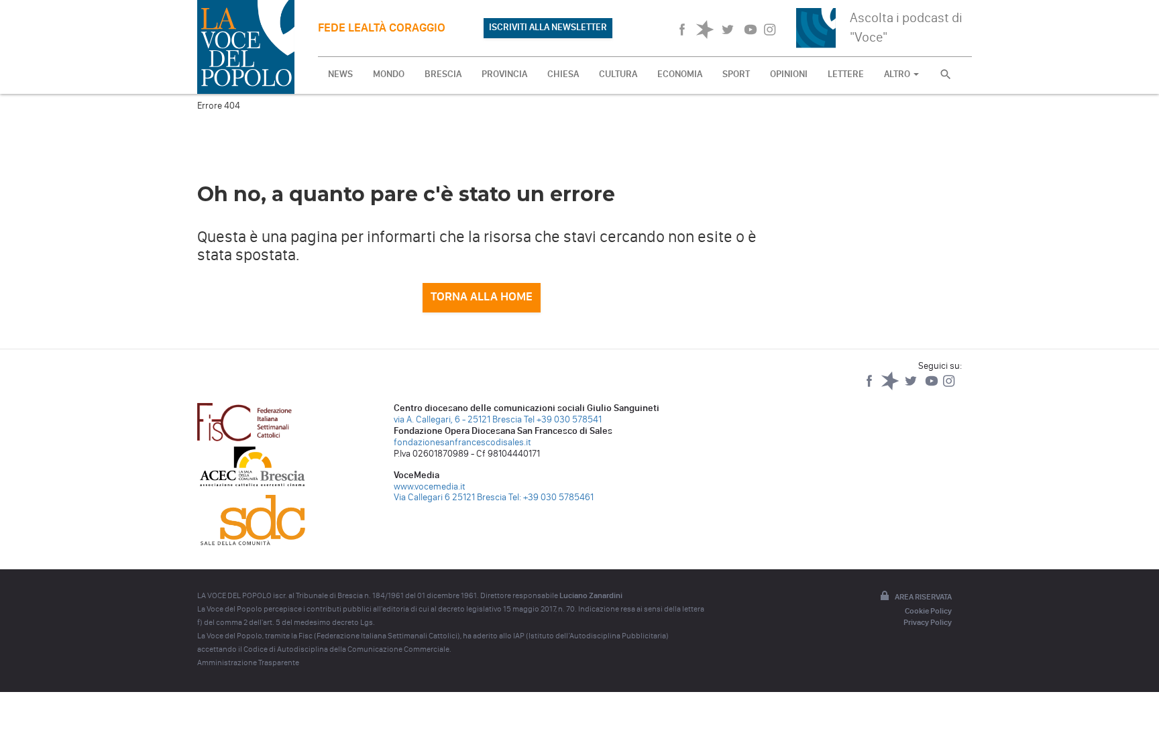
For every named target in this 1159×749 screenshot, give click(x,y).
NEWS (340, 74)
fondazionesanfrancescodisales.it (462, 442)
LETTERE (846, 74)
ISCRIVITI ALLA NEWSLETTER (548, 27)
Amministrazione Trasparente (248, 662)
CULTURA (618, 74)
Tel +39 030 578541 (563, 419)
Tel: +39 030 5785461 (551, 497)
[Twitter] (911, 387)
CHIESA (563, 74)
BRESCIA (443, 74)
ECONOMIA (679, 74)
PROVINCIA (504, 74)
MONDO (388, 74)
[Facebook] (870, 387)
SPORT (736, 74)
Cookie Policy (928, 611)
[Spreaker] (891, 387)
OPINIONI (789, 74)
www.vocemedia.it (429, 486)
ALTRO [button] (898, 74)
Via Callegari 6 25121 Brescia (450, 497)
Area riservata (923, 596)
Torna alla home (482, 296)
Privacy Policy (927, 622)
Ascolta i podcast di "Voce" (906, 27)
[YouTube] (932, 387)
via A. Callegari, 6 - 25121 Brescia (458, 419)
